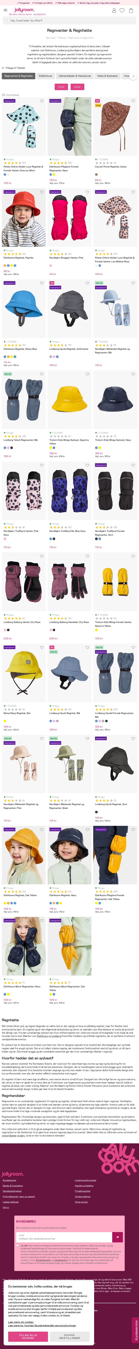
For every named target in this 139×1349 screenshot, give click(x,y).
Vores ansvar (81, 1202)
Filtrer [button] (61, 86)
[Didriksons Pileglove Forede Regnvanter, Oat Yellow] (54, 174)
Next (133, 76)
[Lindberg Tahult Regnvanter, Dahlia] (8, 447)
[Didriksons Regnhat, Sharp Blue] (8, 265)
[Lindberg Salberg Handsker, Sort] (54, 630)
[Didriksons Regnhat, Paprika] (5, 265)
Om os (6, 1207)
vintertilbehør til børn (13, 1135)
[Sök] (7, 20)
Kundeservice (9, 1180)
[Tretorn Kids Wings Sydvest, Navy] (54, 447)
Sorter (77, 86)
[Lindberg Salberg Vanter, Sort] (8, 630)
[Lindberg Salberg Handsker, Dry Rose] (50, 630)
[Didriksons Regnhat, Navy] (15, 265)
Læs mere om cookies (21, 1322)
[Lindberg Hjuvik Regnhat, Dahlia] (54, 356)
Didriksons (43, 1036)
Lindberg (57, 1036)
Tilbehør (61, 37)
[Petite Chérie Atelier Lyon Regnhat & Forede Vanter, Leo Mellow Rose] (8, 174)
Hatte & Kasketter (107, 75)
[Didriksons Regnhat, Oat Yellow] (11, 265)
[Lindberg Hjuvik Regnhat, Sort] (96, 812)
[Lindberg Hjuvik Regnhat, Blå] (57, 356)
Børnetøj (50, 37)
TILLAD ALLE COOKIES (28, 1337)
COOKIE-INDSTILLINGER (69, 1337)
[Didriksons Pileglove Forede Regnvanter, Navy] (50, 174)
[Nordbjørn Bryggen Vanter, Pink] (50, 265)
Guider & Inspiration (13, 1185)
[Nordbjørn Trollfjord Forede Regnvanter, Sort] (54, 538)
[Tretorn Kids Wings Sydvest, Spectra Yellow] (50, 447)
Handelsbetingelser (12, 1191)
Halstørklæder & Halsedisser (75, 75)
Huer (127, 75)
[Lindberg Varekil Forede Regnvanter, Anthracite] (103, 721)
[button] (6, 10)
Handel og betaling (84, 1185)
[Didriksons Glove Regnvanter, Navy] (5, 994)
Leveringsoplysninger (85, 1180)
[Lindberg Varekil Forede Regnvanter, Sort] (106, 721)
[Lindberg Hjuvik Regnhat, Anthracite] (50, 356)
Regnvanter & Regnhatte (80, 37)
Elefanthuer (45, 75)
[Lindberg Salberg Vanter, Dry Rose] (5, 630)
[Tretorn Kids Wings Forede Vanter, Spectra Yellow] (96, 630)
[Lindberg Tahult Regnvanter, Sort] (11, 447)
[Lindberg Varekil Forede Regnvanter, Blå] (96, 721)
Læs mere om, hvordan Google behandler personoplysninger (42, 1325)
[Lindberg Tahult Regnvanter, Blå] (5, 447)
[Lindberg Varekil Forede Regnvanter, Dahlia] (99, 721)
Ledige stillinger (11, 1202)
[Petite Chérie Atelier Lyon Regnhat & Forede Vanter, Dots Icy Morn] (5, 174)
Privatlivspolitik (82, 1191)
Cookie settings (82, 1196)
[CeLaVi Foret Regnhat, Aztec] (96, 174)
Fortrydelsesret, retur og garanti (19, 1196)
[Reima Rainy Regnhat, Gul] (5, 721)
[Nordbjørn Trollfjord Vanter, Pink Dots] (5, 538)
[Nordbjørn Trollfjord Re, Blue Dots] (50, 538)
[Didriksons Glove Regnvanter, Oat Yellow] (8, 994)
